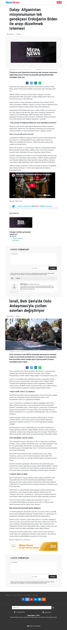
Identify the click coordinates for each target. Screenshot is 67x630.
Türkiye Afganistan (18, 238)
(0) (27, 291)
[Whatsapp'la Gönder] (40, 83)
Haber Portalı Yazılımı (34, 626)
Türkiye (18, 34)
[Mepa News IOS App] (47, 612)
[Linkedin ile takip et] (36, 599)
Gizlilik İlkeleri (27, 595)
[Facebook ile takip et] (23, 599)
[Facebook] (27, 83)
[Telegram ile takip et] (40, 599)
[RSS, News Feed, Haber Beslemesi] (44, 599)
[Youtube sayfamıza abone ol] (31, 599)
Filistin (18, 316)
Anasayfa (7, 595)
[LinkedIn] (35, 83)
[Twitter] (31, 83)
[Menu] (60, 2)
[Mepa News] (12, 2)
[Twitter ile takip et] (27, 599)
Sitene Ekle (35, 595)
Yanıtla (23, 291)
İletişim (19, 595)
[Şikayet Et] (54, 291)
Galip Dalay (15, 240)
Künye (13, 595)
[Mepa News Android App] (19, 612)
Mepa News (10, 34)
